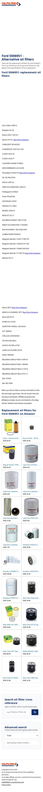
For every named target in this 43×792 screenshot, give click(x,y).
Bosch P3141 (7, 139)
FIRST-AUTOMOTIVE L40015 (14, 187)
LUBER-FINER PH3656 (11, 234)
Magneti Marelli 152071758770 (15, 239)
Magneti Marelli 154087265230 (15, 248)
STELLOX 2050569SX (10, 336)
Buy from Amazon (21, 139)
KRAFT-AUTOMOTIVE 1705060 (14, 225)
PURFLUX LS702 (9, 321)
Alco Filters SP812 (9, 125)
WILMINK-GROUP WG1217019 (15, 369)
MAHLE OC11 (7, 258)
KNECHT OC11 (8, 215)
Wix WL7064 (7, 383)
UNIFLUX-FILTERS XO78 (12, 350)
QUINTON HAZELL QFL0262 (14, 326)
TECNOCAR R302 (9, 340)
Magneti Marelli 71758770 (13, 253)
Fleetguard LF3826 (10, 192)
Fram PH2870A (8, 196)
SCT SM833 (7, 331)
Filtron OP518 (8, 182)
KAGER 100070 (8, 210)
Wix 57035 (6, 378)
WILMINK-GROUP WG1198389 (15, 364)
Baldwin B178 (8, 130)
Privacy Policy (6, 785)
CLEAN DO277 (8, 158)
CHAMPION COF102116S (13, 149)
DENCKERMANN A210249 (13, 168)
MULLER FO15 (8, 317)
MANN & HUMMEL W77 (12, 312)
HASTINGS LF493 (9, 201)
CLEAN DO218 (8, 154)
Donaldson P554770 (10, 173)
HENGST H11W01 (9, 206)
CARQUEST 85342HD (11, 144)
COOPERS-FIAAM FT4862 (12, 163)
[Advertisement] (21, 30)
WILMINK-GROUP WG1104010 (15, 359)
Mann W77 (6, 307)
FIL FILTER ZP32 (8, 177)
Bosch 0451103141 (10, 135)
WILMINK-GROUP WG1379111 (15, 373)
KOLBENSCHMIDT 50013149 (14, 220)
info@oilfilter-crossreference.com (13, 782)
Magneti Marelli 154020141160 (15, 243)
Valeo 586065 (8, 355)
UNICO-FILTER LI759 (10, 345)
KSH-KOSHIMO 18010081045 (14, 229)
